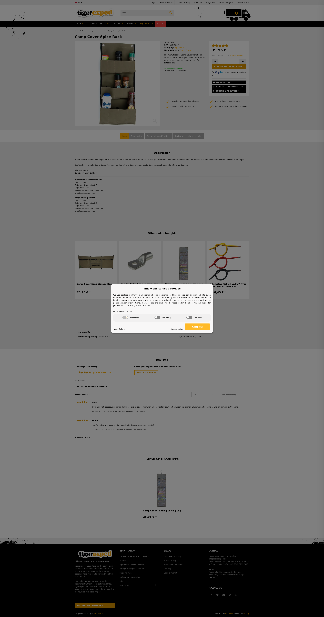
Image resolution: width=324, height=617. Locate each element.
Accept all (197, 327)
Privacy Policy (119, 311)
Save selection (177, 329)
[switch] (125, 317)
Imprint (130, 311)
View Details (119, 329)
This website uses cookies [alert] (162, 288)
